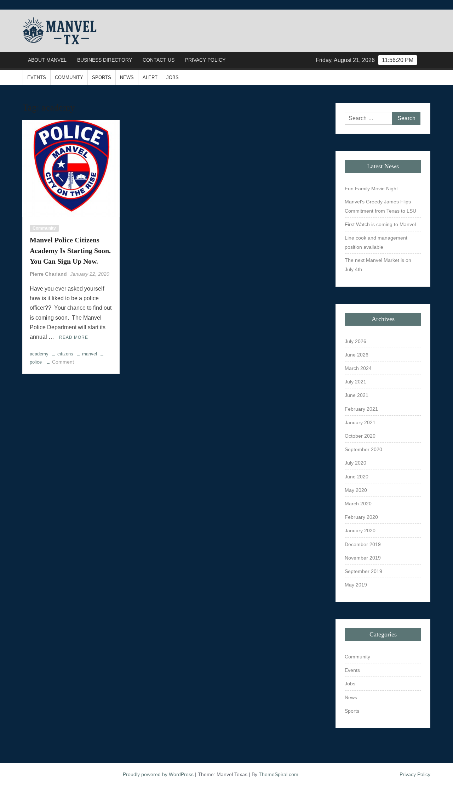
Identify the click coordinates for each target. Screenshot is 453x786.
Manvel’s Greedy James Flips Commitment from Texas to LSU (380, 206)
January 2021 (360, 422)
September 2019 (363, 571)
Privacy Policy (205, 60)
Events (36, 77)
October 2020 (360, 436)
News (127, 77)
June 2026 (356, 355)
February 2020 (361, 517)
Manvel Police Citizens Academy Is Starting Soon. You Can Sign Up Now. (70, 250)
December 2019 (363, 544)
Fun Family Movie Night (371, 188)
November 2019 (363, 558)
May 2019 (356, 585)
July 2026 (355, 341)
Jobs (172, 77)
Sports (101, 77)
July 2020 (355, 463)
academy (39, 353)
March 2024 (358, 368)
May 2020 (356, 490)
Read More (73, 337)
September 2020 (363, 449)
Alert (150, 77)
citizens (65, 353)
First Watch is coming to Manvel (380, 224)
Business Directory (104, 60)
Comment (63, 362)
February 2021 (361, 409)
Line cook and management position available (376, 242)
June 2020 (356, 476)
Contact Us (158, 60)
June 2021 (356, 395)
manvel (89, 353)
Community (69, 77)
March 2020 (358, 503)
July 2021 (355, 381)
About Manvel (47, 60)
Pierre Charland (48, 274)
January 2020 (360, 530)
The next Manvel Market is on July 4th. (378, 264)
